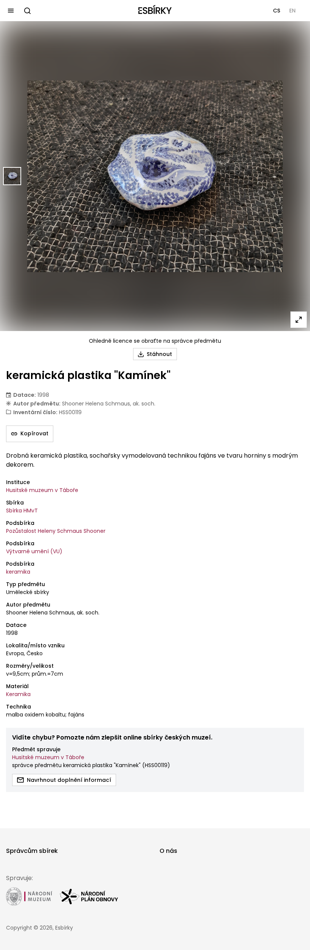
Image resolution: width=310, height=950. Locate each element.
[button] (276, 10)
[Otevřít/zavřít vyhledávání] (27, 10)
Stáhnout (159, 354)
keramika (18, 572)
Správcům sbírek (32, 850)
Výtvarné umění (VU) (34, 551)
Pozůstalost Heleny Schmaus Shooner (55, 531)
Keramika (18, 694)
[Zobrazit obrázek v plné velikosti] (298, 319)
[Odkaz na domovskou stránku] (155, 10)
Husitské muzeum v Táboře (42, 490)
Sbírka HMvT (22, 510)
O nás (168, 850)
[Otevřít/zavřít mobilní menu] (10, 10)
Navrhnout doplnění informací (69, 780)
